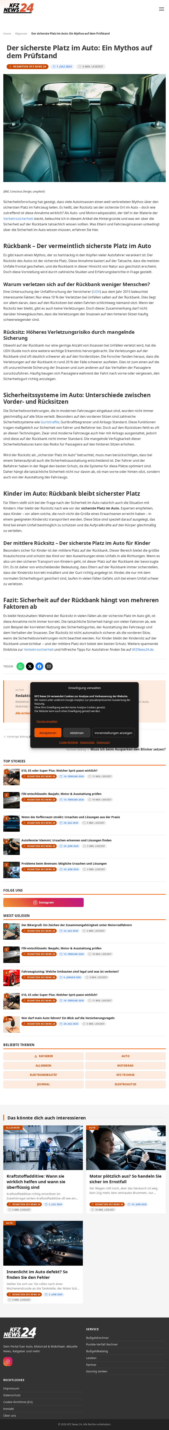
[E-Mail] (49, 666)
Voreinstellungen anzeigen (113, 733)
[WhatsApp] (20, 666)
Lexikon (91, 1358)
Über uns (9, 1415)
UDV (96, 291)
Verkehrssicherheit (18, 218)
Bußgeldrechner (97, 1338)
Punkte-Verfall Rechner (102, 1344)
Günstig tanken (96, 1371)
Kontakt (8, 1409)
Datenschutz (87, 742)
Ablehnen (77, 733)
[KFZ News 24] (19, 1332)
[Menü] (161, 9)
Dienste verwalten (46, 721)
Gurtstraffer (50, 422)
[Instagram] (7, 1361)
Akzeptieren (47, 733)
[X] (30, 666)
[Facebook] (39, 666)
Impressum (103, 742)
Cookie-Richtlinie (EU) (18, 1402)
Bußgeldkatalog (97, 1351)
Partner (91, 1365)
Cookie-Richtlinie (68, 742)
